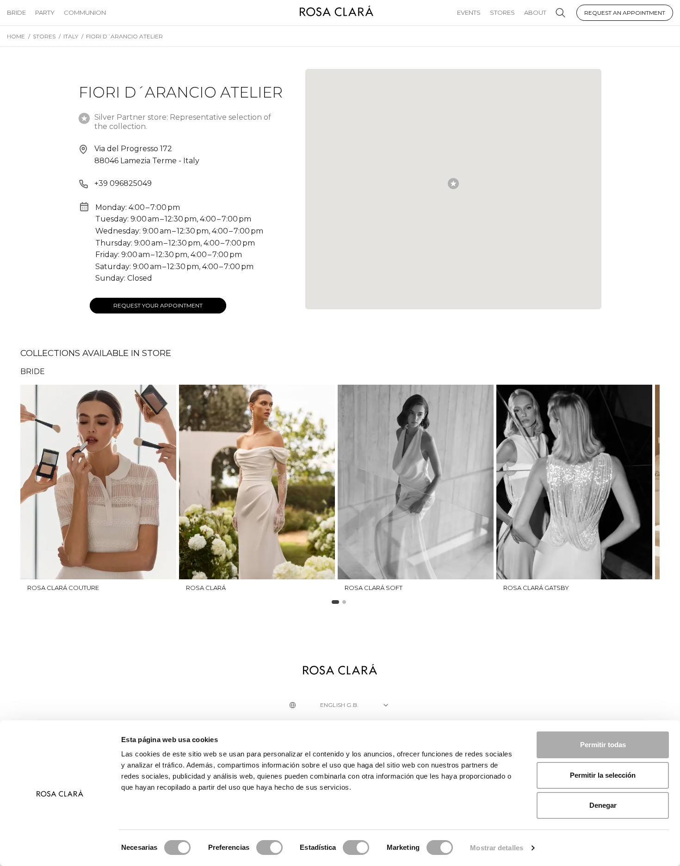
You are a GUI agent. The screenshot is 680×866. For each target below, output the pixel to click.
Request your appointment (158, 305)
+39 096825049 (123, 183)
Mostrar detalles (496, 848)
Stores (502, 12)
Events (469, 12)
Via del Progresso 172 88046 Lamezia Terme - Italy (146, 154)
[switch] (269, 847)
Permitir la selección (603, 775)
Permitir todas (603, 745)
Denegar (603, 805)
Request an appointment (624, 12)
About (535, 12)
